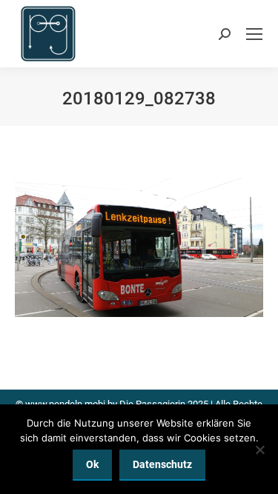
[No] (259, 449)
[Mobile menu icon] (254, 34)
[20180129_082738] (139, 247)
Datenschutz (162, 464)
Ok (92, 464)
